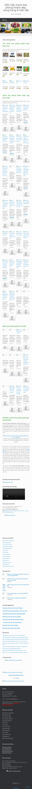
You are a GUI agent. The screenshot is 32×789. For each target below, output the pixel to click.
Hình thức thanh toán (6, 750)
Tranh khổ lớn (5, 552)
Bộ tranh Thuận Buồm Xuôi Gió (16, 675)
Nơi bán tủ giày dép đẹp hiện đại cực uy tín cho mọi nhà (15, 641)
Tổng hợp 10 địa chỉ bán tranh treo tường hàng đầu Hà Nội (15, 637)
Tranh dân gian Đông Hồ (8, 546)
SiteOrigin (15, 783)
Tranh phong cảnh (6, 556)
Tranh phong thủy (6, 558)
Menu (5, 20)
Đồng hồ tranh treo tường (8, 566)
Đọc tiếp (5, 347)
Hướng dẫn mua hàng (6, 747)
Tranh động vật (6, 564)
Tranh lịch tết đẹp (6, 554)
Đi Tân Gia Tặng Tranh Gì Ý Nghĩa (10, 625)
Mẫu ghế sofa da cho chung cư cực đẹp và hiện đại (14, 635)
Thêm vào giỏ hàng (5, 129)
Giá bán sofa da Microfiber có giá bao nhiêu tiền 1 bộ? (14, 650)
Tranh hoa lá (5, 550)
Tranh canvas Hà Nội (7, 544)
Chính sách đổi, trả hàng (7, 751)
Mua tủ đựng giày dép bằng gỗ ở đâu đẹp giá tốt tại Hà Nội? (15, 639)
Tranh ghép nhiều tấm (7, 548)
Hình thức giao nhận (6, 748)
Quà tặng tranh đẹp (7, 542)
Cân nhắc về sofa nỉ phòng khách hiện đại (12, 648)
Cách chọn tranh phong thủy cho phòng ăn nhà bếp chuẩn (15, 646)
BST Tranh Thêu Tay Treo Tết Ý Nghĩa (11, 628)
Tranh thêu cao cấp (7, 562)
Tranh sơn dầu (6, 560)
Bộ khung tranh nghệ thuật (8, 540)
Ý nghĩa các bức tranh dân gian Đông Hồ (12, 622)
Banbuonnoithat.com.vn (7, 704)
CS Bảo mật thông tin (7, 752)
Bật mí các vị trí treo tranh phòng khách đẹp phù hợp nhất (15, 652)
